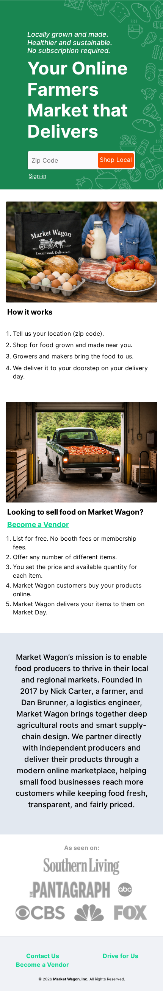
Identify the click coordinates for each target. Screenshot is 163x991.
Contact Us (42, 956)
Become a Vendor (42, 964)
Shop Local (116, 159)
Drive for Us (120, 956)
